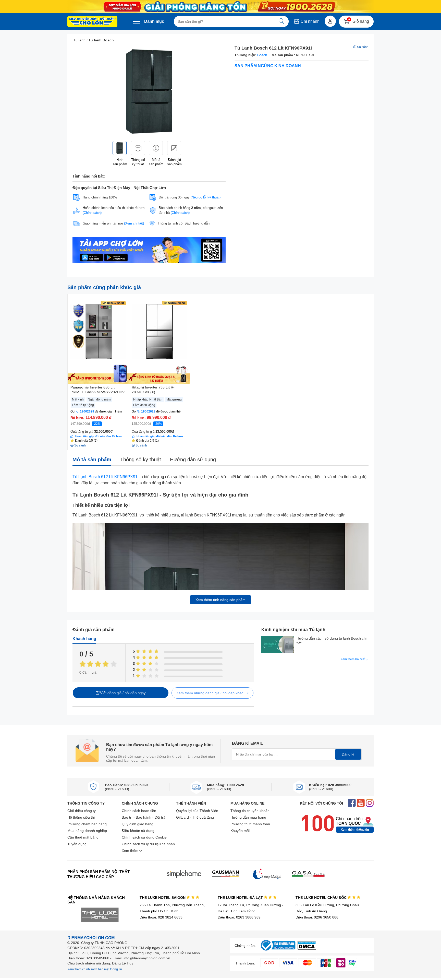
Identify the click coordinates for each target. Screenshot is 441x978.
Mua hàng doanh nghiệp (87, 831)
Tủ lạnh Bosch (101, 40)
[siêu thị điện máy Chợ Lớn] (92, 22)
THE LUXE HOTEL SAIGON (163, 897)
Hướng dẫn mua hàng (248, 817)
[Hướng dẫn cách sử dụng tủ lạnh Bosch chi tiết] (277, 645)
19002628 (87, 411)
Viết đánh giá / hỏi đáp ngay (123, 693)
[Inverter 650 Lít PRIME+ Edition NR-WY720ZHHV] (98, 339)
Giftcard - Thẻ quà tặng (195, 817)
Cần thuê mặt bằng (83, 837)
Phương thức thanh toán (250, 824)
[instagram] (370, 803)
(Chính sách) (92, 213)
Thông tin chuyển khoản (250, 811)
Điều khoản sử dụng (138, 831)
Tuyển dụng (77, 844)
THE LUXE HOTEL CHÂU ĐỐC (322, 897)
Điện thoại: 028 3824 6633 (161, 917)
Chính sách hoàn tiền (139, 811)
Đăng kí (348, 754)
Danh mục (154, 21)
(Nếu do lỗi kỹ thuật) (205, 197)
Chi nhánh (310, 21)
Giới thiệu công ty (81, 811)
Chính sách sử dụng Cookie (144, 837)
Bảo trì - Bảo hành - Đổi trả (143, 817)
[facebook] (352, 803)
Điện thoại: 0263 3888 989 (239, 917)
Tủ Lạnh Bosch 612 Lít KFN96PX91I (105, 477)
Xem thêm (130, 851)
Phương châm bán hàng (87, 824)
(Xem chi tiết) (134, 223)
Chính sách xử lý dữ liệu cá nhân (148, 844)
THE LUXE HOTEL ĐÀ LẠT (241, 897)
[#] (278, 951)
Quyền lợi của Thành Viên (197, 811)
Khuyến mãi (240, 831)
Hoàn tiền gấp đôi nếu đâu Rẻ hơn (98, 436)
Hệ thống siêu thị (81, 817)
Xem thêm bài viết (353, 659)
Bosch (262, 55)
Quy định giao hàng (137, 824)
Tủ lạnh (79, 40)
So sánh (363, 47)
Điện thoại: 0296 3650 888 (317, 917)
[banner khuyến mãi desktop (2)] (220, 6)
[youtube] (361, 803)
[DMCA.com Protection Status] (307, 948)
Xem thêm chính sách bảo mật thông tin (94, 969)
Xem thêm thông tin (355, 829)
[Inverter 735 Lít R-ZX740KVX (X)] (159, 339)
